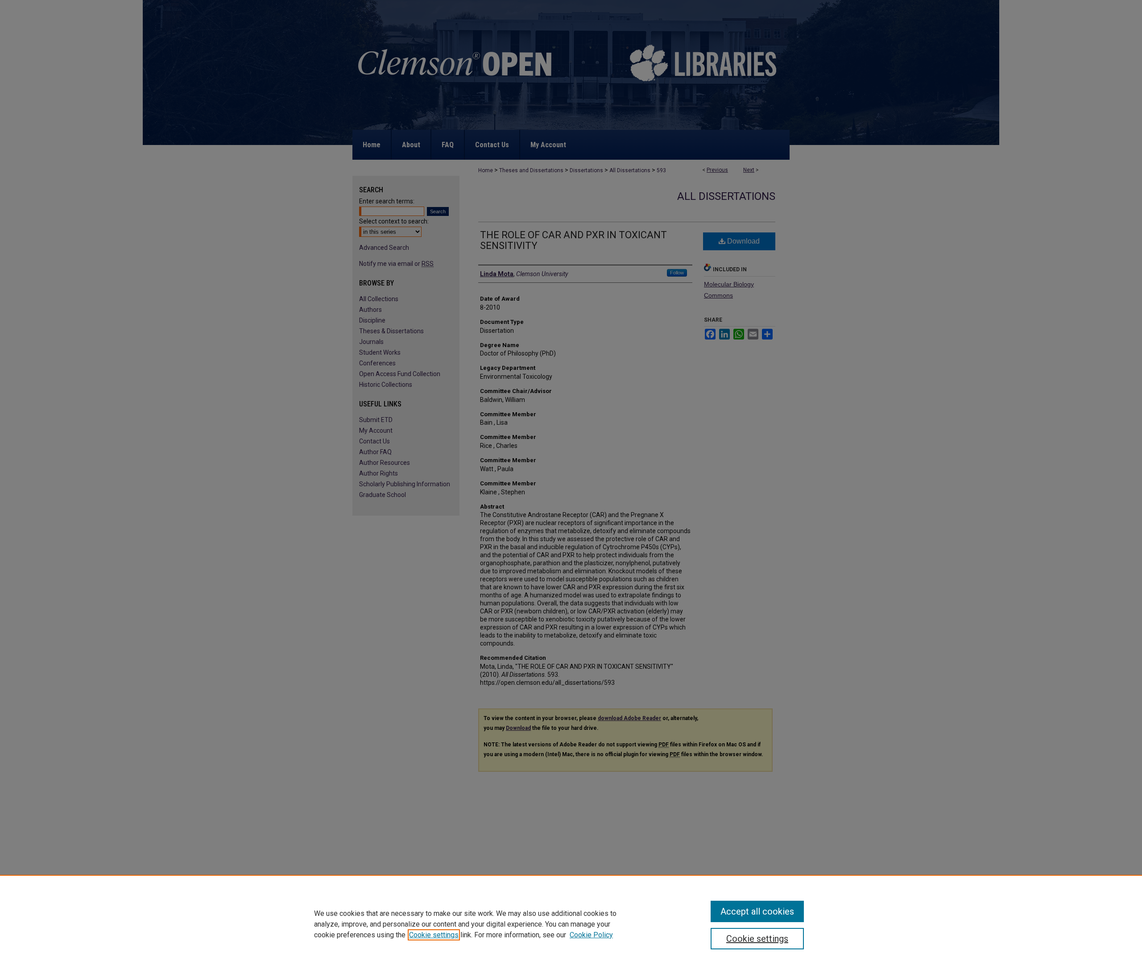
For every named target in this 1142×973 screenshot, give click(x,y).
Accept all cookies (757, 911)
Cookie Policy (591, 935)
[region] (571, 924)
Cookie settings (434, 935)
